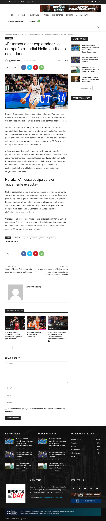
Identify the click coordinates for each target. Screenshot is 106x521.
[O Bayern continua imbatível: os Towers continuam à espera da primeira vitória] (15, 323)
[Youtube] (99, 1)
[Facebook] (85, 1)
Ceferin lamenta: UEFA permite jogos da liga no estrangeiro (90, 79)
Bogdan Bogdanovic (30, 238)
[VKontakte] (97, 488)
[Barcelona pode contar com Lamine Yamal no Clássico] (75, 60)
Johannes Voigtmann (47, 238)
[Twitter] (92, 1)
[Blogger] (73, 488)
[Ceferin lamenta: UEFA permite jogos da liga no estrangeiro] (75, 79)
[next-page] (11, 347)
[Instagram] (88, 1)
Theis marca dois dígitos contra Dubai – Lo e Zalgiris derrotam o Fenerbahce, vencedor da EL (57, 336)
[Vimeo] (95, 1)
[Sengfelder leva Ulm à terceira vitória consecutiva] (36, 323)
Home (7, 35)
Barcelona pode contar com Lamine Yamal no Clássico (90, 60)
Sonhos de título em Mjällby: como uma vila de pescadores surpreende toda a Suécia (53, 272)
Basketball (15, 35)
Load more (85, 88)
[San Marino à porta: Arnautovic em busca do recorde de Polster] (75, 69)
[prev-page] (6, 347)
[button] (98, 27)
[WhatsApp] (41, 67)
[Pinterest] (35, 67)
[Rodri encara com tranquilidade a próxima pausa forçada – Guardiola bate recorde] (75, 48)
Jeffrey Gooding (16, 61)
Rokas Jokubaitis (12, 241)
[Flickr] (85, 488)
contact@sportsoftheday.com (50, 497)
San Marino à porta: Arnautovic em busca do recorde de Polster (91, 69)
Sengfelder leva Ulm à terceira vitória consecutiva (35, 334)
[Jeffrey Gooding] (7, 60)
